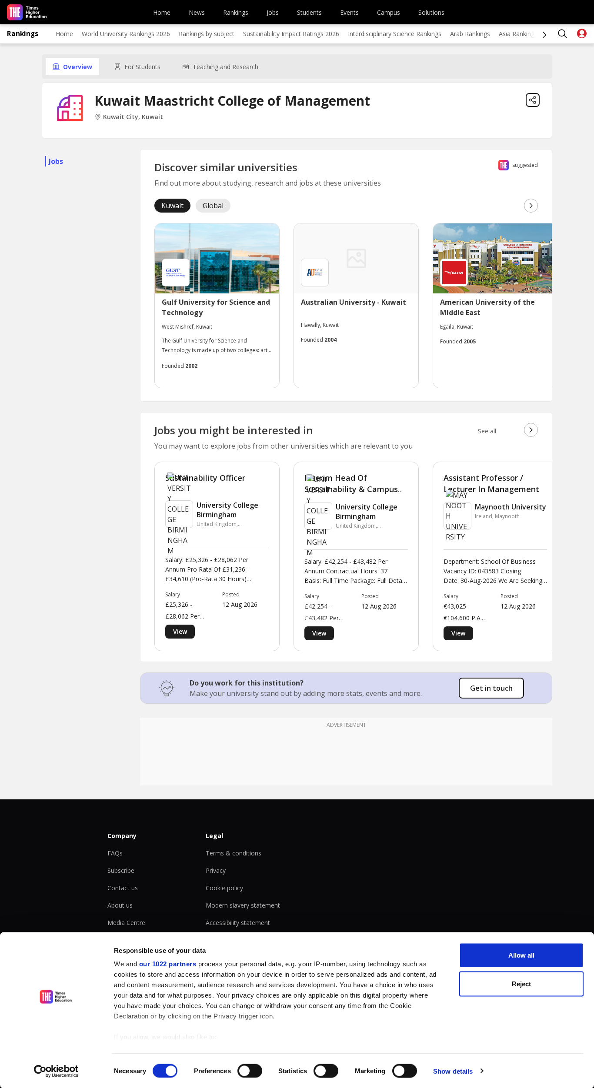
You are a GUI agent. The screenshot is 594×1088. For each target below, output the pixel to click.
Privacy (216, 870)
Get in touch (491, 688)
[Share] (533, 100)
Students (309, 12)
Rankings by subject (206, 34)
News (197, 12)
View (180, 631)
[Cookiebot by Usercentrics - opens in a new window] (56, 1071)
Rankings (235, 12)
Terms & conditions (233, 853)
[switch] (249, 1071)
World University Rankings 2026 (126, 34)
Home (161, 12)
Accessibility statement (238, 922)
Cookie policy (224, 888)
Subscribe (120, 870)
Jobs (273, 12)
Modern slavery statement (243, 905)
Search (562, 33)
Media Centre (126, 922)
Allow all (521, 955)
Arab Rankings (470, 34)
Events (349, 12)
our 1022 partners (168, 964)
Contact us (122, 888)
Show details (453, 1071)
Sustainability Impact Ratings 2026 (291, 34)
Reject (521, 983)
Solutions (431, 12)
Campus (388, 12)
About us (120, 905)
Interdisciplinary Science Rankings (394, 34)
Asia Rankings (518, 34)
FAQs (115, 853)
